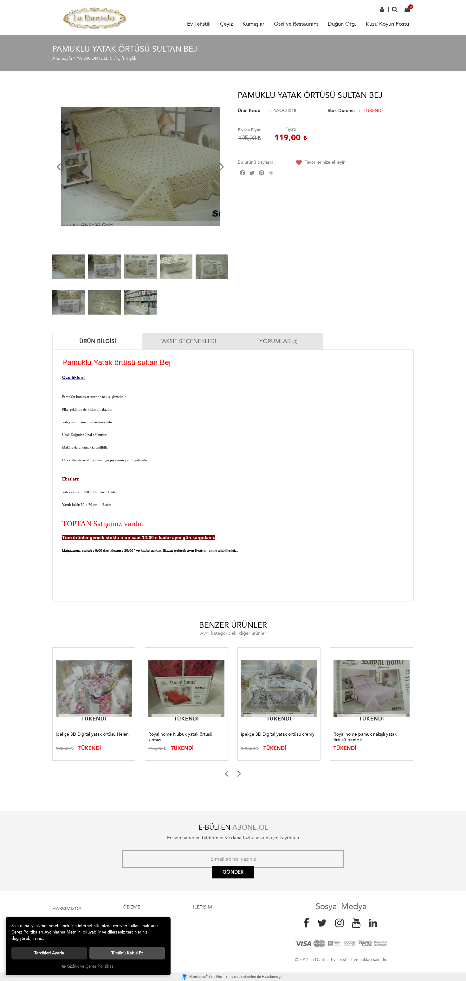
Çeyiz (226, 24)
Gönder (233, 872)
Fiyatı (290, 129)
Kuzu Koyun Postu (387, 24)
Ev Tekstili (198, 24)
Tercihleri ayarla (49, 953)
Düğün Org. (342, 24)
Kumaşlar (253, 24)
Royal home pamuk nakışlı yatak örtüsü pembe (365, 737)
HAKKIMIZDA (67, 908)
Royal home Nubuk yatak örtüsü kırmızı (180, 737)
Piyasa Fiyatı (250, 130)
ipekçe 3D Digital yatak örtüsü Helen (92, 734)
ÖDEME (131, 907)
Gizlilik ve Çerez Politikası (90, 966)
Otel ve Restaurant (296, 24)
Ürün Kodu (249, 110)
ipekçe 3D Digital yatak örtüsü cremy (277, 734)
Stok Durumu (341, 110)
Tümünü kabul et (127, 953)
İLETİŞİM (202, 907)
